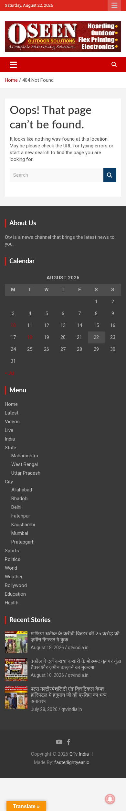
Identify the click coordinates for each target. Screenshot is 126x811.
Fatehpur (20, 516)
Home (11, 404)
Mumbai (19, 533)
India (10, 439)
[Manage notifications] (110, 799)
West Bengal (24, 464)
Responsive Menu (114, 5)
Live (9, 430)
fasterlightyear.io (71, 762)
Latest (11, 413)
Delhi (16, 507)
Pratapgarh (23, 542)
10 (13, 325)
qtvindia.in (78, 647)
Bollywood (16, 585)
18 (29, 337)
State (10, 448)
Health (11, 603)
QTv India (79, 754)
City (9, 482)
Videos (12, 421)
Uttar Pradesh (25, 473)
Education (15, 594)
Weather (14, 577)
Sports (12, 551)
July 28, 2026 (44, 709)
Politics (12, 559)
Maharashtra (24, 456)
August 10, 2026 (47, 675)
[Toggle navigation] (13, 64)
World (11, 568)
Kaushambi (23, 524)
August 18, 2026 (47, 647)
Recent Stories (30, 620)
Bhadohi (19, 498)
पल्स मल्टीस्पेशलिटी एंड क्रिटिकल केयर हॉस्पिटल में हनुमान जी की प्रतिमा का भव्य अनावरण (69, 695)
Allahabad (21, 490)
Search (109, 175)
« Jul (10, 373)
